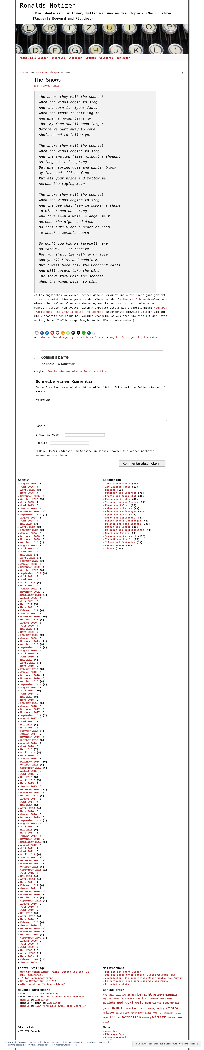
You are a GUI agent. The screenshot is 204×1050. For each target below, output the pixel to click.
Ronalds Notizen (48, 5)
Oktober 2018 (29, 681)
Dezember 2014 (30, 789)
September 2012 (30, 842)
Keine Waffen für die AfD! (39, 981)
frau (145, 998)
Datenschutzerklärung (66, 1045)
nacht (126, 1013)
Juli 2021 (27, 601)
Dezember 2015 (30, 762)
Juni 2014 (27, 802)
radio (148, 1013)
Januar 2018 (28, 706)
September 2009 (30, 938)
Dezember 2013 (30, 817)
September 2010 (30, 901)
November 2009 (30, 931)
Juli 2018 (27, 690)
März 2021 (27, 607)
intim (128, 1008)
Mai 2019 (26, 660)
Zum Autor (123, 57)
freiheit (154, 999)
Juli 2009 (27, 944)
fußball (170, 999)
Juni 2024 (27, 521)
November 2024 (30, 511)
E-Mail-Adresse (49, 434)
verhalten (131, 1017)
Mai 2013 (26, 830)
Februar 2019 (29, 669)
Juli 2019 (27, 653)
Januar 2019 (28, 672)
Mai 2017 (26, 725)
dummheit (171, 995)
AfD (105, 995)
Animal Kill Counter (34, 57)
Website (41, 443)
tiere (105, 1018)
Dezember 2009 (30, 928)
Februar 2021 (29, 610)
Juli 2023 (27, 548)
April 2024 (27, 527)
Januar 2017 (28, 734)
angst (118, 995)
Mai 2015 (26, 777)
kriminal (172, 1008)
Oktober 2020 (29, 619)
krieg (160, 1008)
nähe (146, 337)
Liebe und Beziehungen (45, 72)
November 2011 (30, 863)
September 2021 (30, 595)
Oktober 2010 (29, 897)
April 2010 (27, 916)
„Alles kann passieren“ (36, 978)
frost (125, 337)
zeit (106, 1021)
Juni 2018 (27, 694)
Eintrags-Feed (115, 1034)
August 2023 (28, 545)
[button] (37, 333)
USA (119, 1018)
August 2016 (28, 743)
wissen (159, 1017)
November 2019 (30, 641)
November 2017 (30, 712)
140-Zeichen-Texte (118, 483)
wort (181, 1017)
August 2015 (28, 771)
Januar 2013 (28, 836)
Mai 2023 (26, 555)
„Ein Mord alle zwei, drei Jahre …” (60, 1006)
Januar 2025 (28, 508)
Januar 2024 (28, 533)
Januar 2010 (28, 925)
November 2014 (30, 792)
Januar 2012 (28, 857)
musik (119, 1013)
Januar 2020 (28, 638)
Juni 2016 (27, 746)
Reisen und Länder (118, 527)
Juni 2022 (27, 579)
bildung (158, 995)
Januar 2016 (28, 758)
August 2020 (28, 623)
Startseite (26, 72)
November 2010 (30, 894)
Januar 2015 (28, 786)
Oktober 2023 (29, 542)
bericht (144, 995)
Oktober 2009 (29, 934)
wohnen (172, 1018)
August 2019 (28, 650)
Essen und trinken (118, 499)
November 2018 (30, 678)
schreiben (167, 1013)
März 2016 (27, 755)
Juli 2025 (27, 502)
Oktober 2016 (29, 740)
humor (116, 1007)
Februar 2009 (29, 959)
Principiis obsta (117, 984)
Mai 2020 (26, 629)
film (137, 999)
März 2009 (27, 956)
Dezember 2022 (30, 567)
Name (41, 426)
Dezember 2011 (30, 860)
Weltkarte (106, 57)
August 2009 (28, 941)
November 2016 (30, 737)
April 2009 (27, 953)
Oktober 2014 (29, 795)
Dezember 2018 (30, 675)
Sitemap (90, 57)
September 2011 (30, 870)
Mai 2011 (26, 876)
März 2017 (27, 727)
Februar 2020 (29, 635)
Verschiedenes (115, 545)
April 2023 (27, 558)
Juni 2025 (27, 505)
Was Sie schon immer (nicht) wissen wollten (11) (140, 975)
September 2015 (30, 768)
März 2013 (27, 833)
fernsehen (127, 998)
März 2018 (27, 700)
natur (154, 337)
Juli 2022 (27, 576)
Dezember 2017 (30, 709)
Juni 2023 (27, 551)
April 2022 (27, 582)
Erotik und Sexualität (120, 496)
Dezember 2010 (30, 891)
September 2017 (30, 715)
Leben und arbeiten (118, 508)
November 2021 (30, 592)
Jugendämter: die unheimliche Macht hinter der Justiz (144, 978)
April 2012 (27, 854)
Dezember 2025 (30, 496)
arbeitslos (129, 995)
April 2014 (27, 808)
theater (178, 1013)
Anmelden (111, 1031)
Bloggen (110, 490)
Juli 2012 (27, 848)
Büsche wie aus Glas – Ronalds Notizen (77, 371)
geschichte (153, 1002)
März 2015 (27, 783)
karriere (138, 1008)
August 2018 (28, 687)
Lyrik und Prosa (82, 337)
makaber (108, 1012)
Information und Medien (121, 502)
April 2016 (27, 752)
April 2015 (27, 780)
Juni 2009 (27, 947)
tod (112, 1017)
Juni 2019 (27, 657)
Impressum (75, 57)
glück (106, 1008)
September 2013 (30, 820)
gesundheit (171, 1002)
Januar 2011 (28, 888)
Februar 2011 (29, 885)
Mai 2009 (26, 950)
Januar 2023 (28, 564)
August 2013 (28, 823)
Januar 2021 (28, 613)
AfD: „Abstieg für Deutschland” (42, 984)
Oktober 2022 (29, 570)
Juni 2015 (27, 774)
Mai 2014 (26, 805)
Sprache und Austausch (120, 536)
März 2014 (27, 811)
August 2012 (28, 845)
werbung (146, 1018)
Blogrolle (58, 57)
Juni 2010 (27, 910)
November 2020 (30, 616)
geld (139, 1003)
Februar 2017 (29, 731)
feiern (116, 999)
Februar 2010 (29, 922)
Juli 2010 (27, 907)
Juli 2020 (27, 626)
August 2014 (28, 799)
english (115, 337)
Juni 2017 (27, 721)
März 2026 (27, 493)
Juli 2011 (27, 873)
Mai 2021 (26, 604)
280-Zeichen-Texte (118, 487)
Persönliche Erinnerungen (123, 521)
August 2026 (28, 483)
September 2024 (30, 514)
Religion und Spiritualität (124, 530)
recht (157, 1012)
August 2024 (28, 518)
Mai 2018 (26, 697)
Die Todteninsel (31, 975)
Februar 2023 (29, 561)
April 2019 (27, 663)
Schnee (141, 299)
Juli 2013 (27, 826)
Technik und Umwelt (118, 539)
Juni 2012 (27, 851)
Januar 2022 (28, 589)
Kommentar (45, 399)
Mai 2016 (26, 749)
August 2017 (28, 718)
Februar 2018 (29, 703)
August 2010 (28, 904)
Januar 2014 (28, 814)
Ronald (24, 1000)
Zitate (99, 337)
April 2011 (27, 879)
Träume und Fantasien (120, 542)
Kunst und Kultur (117, 505)
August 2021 (28, 598)
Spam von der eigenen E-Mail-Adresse (58, 996)
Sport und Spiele (117, 533)
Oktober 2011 (29, 867)
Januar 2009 (28, 962)
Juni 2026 (27, 487)
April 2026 (27, 490)
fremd (163, 999)
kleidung (150, 1009)
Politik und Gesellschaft (123, 524)
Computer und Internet (120, 493)
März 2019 (27, 666)
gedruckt (125, 1003)
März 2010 (27, 919)
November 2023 (30, 539)
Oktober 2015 (29, 765)
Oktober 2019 (29, 644)
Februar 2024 (29, 530)
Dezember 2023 (30, 536)
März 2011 (27, 882)
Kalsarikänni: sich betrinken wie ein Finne (136, 981)
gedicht (136, 337)
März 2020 (27, 632)
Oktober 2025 (29, 499)
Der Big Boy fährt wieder (123, 972)
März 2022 (27, 585)
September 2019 (30, 647)
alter (111, 995)
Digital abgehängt (46, 993)
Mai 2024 (26, 524)
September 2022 (30, 573)
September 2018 (30, 684)
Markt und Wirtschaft (120, 518)
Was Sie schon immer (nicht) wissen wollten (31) (55, 972)
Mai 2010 (26, 913)
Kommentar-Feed (115, 1037)
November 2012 (30, 839)
